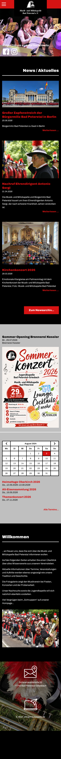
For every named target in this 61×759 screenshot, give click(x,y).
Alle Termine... (51, 509)
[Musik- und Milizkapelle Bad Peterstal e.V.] (30, 4)
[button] (3, 29)
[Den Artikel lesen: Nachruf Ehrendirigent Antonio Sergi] (30, 159)
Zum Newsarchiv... (41, 310)
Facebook (6, 51)
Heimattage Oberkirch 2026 (21, 481)
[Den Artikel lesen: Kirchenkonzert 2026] (30, 243)
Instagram (14, 51)
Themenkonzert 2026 (16, 496)
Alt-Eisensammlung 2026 (19, 489)
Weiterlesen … (50, 130)
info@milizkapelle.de (34, 717)
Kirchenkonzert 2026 (18, 270)
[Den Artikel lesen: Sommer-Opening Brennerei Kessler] (30, 387)
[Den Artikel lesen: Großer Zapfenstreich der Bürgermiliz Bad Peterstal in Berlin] (30, 94)
